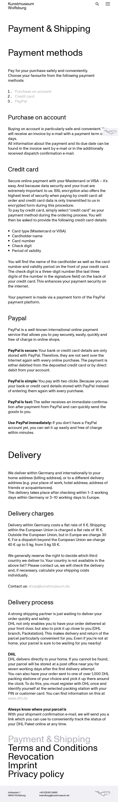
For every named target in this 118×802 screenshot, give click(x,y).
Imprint (22, 765)
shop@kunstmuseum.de (49, 586)
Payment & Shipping (49, 738)
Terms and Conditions (53, 747)
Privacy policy (36, 773)
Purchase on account (33, 91)
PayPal (21, 101)
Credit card (24, 96)
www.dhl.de (18, 698)
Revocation (31, 756)
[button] (110, 132)
